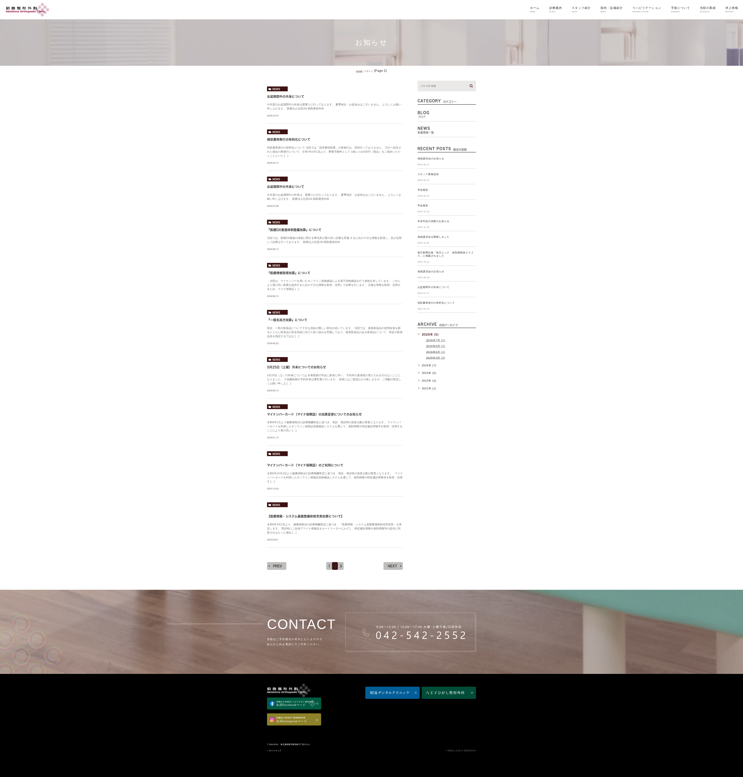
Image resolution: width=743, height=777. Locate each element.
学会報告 (423, 189)
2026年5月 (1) (435, 351)
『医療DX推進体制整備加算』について (294, 229)
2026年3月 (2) (435, 357)
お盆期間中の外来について (285, 96)
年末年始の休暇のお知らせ (434, 221)
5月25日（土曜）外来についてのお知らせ (296, 367)
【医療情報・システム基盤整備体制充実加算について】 (305, 516)
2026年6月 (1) (435, 346)
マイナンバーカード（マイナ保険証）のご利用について (305, 465)
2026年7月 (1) (435, 340)
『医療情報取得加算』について (288, 272)
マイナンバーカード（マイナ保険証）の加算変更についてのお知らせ (314, 414)
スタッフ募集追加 (428, 174)
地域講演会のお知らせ (431, 158)
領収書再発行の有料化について (288, 139)
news (276, 89)
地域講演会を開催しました (434, 236)
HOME (359, 71)
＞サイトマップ (274, 751)
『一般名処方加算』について (287, 320)
